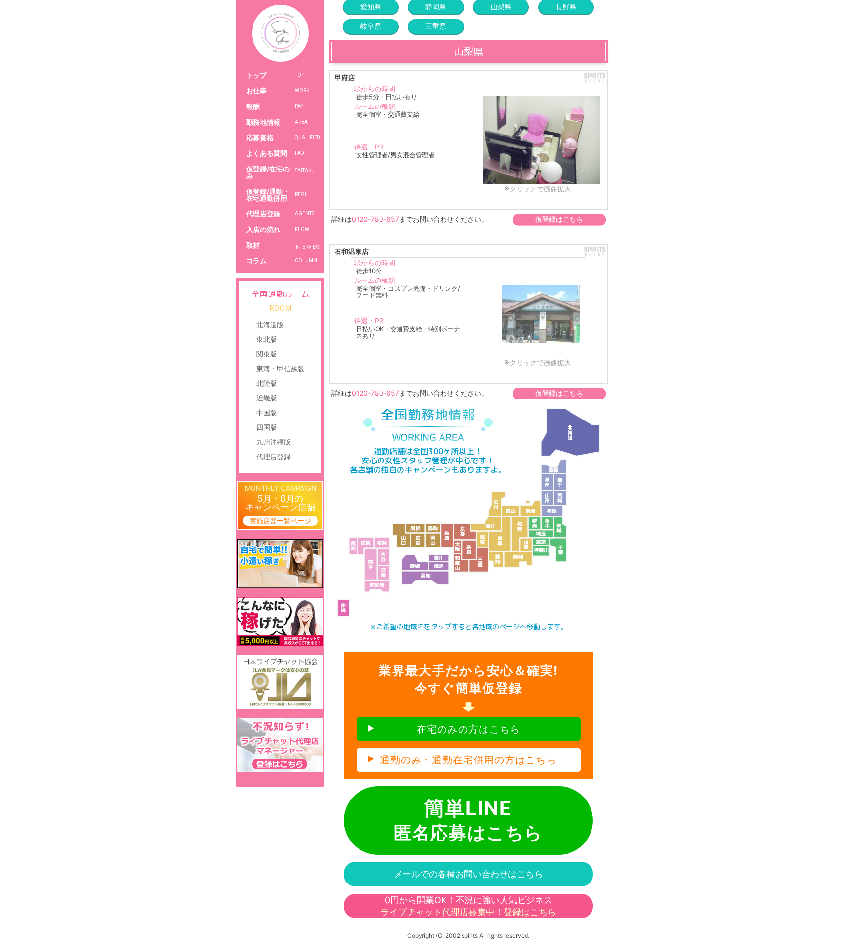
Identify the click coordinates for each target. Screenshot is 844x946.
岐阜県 (370, 26)
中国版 (266, 412)
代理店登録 (273, 456)
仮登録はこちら (559, 219)
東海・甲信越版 (280, 368)
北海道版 (270, 324)
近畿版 (266, 398)
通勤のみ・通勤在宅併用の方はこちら (468, 760)
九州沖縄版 (273, 442)
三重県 (435, 26)
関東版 (266, 354)
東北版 (266, 339)
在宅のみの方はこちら (469, 729)
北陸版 (266, 383)
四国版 (266, 427)
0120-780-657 (375, 219)
